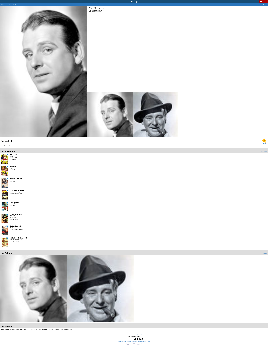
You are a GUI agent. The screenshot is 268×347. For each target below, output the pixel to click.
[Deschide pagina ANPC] (130, 344)
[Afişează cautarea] (266, 4)
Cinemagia (134, 1)
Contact (129, 341)
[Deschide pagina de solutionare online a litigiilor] (138, 344)
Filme (10, 4)
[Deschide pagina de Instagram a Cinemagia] (137, 339)
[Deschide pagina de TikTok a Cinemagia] (142, 339)
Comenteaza (264, 146)
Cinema (2, 4)
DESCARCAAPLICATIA (264, 2)
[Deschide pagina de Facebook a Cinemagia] (135, 339)
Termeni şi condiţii (121, 341)
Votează (264, 143)
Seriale (14, 4)
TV (6, 4)
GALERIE (265, 253)
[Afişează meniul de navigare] (263, 4)
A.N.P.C (149, 341)
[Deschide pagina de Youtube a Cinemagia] (140, 339)
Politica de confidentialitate (139, 341)
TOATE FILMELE (263, 151)
